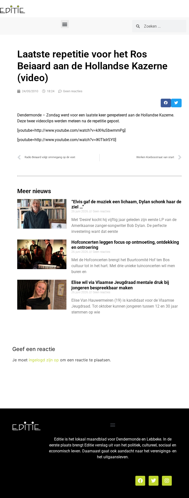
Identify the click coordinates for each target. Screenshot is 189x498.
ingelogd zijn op (44, 359)
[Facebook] (140, 481)
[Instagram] (167, 481)
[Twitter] (153, 481)
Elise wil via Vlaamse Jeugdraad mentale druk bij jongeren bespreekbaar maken (120, 285)
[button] (65, 24)
